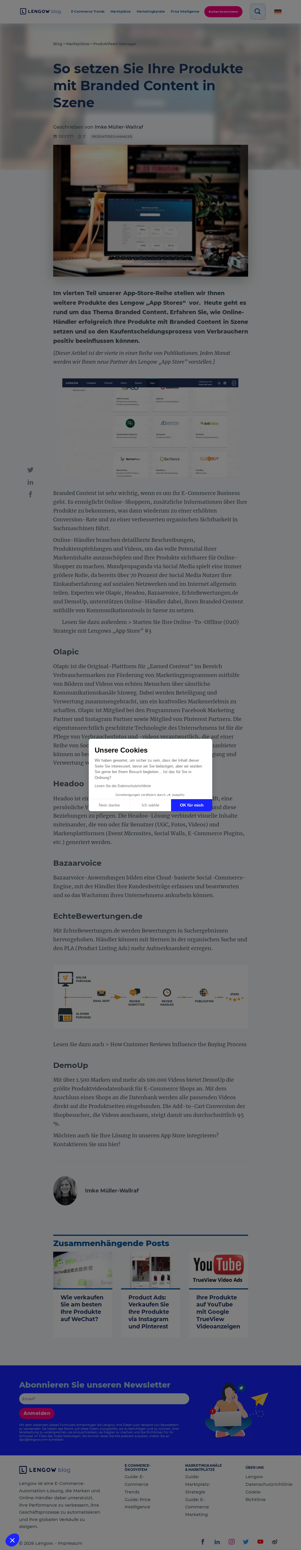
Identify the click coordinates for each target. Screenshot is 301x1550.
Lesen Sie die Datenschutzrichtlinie (123, 786)
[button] (12, 1540)
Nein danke (109, 805)
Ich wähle (150, 805)
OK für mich (192, 805)
